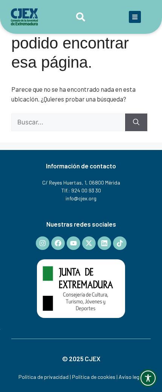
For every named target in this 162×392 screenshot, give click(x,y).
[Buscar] (136, 123)
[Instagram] (42, 243)
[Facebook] (58, 243)
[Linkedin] (104, 243)
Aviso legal (131, 377)
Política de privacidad (43, 377)
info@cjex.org (81, 198)
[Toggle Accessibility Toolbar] (148, 378)
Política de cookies (93, 377)
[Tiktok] (120, 243)
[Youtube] (73, 243)
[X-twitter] (89, 243)
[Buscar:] (68, 122)
